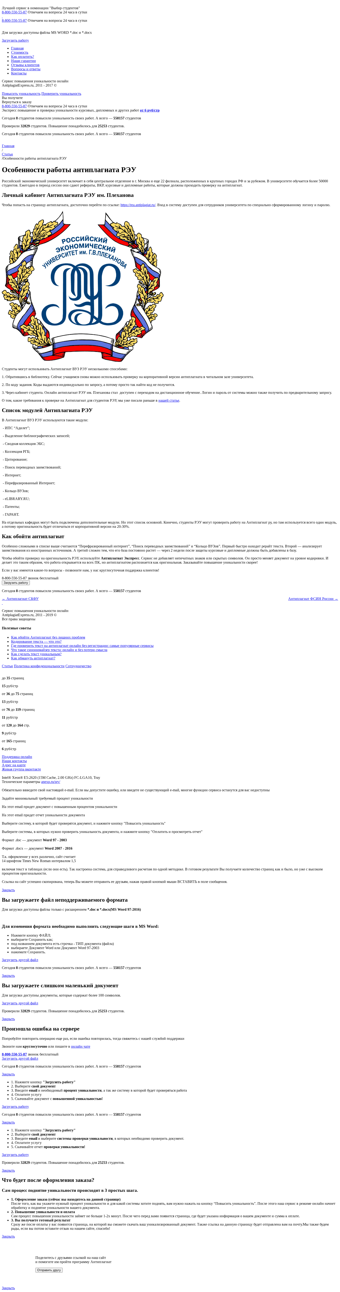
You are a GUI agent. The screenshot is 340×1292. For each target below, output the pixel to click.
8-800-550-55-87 (14, 12)
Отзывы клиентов (25, 65)
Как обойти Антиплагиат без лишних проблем (48, 637)
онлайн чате (80, 1046)
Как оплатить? (22, 57)
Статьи (7, 154)
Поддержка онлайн (17, 757)
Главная (17, 48)
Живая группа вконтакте (21, 769)
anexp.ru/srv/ (50, 782)
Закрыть (8, 890)
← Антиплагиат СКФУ (20, 599)
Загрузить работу (15, 40)
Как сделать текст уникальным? (36, 654)
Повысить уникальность (21, 94)
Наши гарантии (23, 61)
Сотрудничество (78, 666)
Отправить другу (49, 1270)
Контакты (19, 73)
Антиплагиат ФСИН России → (313, 599)
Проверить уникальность (61, 94)
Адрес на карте (14, 765)
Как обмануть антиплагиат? (33, 658)
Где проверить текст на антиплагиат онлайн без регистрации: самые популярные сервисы (82, 646)
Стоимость (19, 52)
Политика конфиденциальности (39, 666)
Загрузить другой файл (20, 960)
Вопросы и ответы (25, 69)
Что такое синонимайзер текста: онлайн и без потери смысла (59, 650)
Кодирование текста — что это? (36, 641)
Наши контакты (14, 761)
